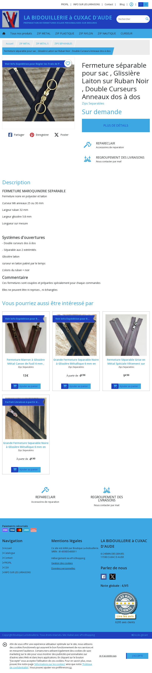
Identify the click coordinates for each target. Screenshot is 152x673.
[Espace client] (131, 4)
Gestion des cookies (62, 563)
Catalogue (9, 553)
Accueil (9, 43)
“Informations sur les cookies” (49, 664)
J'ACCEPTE (137, 655)
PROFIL (7, 562)
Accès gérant (141, 635)
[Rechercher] (147, 19)
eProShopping (87, 635)
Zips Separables (93, 103)
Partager (18, 134)
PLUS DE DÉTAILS (115, 125)
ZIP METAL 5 (42, 43)
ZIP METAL (24, 43)
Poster (64, 134)
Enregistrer (42, 134)
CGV (6, 567)
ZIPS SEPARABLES (63, 43)
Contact (109, 4)
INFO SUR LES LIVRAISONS (17, 572)
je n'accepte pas (107, 655)
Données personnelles (63, 568)
